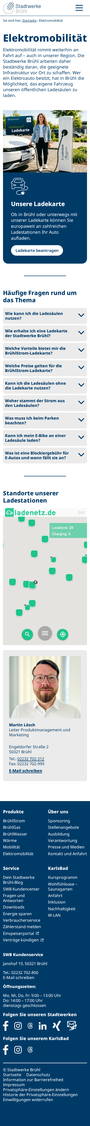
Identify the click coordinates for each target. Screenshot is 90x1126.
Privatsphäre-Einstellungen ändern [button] (36, 1089)
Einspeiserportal (18, 933)
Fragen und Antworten (14, 898)
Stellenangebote (63, 827)
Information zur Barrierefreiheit (33, 1079)
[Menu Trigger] (79, 7)
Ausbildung (59, 834)
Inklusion (57, 902)
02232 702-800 (24, 972)
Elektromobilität (18, 853)
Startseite (29, 20)
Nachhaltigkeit (62, 908)
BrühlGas (11, 827)
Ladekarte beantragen (37, 250)
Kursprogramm (63, 877)
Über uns (58, 812)
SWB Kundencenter (21, 889)
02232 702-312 (30, 758)
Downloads (13, 907)
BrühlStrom (14, 821)
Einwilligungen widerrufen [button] (28, 1099)
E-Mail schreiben (25, 770)
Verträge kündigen (21, 940)
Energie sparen (17, 913)
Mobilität (11, 847)
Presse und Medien (66, 847)
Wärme (10, 840)
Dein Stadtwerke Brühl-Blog (18, 880)
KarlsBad (58, 868)
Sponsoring (59, 821)
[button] (45, 316)
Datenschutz (38, 1074)
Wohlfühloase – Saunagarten (62, 886)
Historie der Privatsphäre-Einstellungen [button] (40, 1094)
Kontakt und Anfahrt (67, 853)
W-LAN (54, 915)
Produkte (13, 812)
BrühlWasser (15, 834)
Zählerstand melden (22, 926)
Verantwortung (62, 840)
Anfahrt (55, 895)
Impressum (14, 1084)
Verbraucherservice (21, 920)
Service (11, 868)
